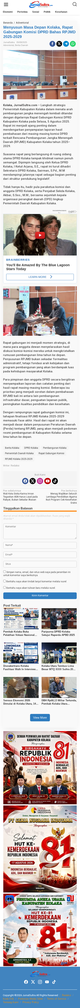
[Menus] (6, 4)
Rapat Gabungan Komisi (51, 453)
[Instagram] (40, 481)
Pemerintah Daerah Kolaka (19, 453)
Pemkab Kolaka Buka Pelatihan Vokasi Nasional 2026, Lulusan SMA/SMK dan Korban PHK (20, 633)
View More (40, 717)
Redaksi (66, 995)
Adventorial (8, 45)
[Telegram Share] (66, 44)
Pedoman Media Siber (30, 998)
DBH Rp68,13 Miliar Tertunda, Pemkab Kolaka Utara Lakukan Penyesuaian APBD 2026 (59, 702)
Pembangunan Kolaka (54, 448)
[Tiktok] (55, 481)
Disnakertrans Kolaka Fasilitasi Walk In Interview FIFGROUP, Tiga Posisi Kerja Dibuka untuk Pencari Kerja (20, 667)
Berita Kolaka (12, 448)
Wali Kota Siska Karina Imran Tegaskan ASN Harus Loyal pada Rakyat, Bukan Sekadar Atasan (20, 495)
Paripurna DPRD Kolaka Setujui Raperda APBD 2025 (58, 633)
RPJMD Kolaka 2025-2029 (18, 459)
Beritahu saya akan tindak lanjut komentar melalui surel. (36, 581)
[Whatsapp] (73, 44)
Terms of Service (56, 998)
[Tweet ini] (59, 44)
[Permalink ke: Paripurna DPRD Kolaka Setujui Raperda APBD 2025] (59, 618)
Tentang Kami (10, 1002)
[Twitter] (33, 481)
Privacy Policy (31, 1002)
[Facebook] (25, 481)
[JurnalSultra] (41, 4)
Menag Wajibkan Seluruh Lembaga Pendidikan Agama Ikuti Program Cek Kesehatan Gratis (61, 496)
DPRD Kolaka (31, 448)
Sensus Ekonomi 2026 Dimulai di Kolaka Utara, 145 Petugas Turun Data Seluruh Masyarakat (20, 702)
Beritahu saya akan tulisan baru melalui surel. (31, 588)
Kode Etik (8, 998)
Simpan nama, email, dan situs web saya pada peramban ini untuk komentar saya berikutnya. (36, 574)
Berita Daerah (21, 45)
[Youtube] (47, 481)
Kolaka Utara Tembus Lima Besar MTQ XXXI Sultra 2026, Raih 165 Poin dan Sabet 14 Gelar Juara (59, 667)
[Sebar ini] (52, 44)
